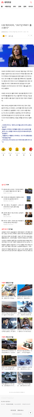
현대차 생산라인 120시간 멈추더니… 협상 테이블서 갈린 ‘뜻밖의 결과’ (24, 297)
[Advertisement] (17, 14)
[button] (30, 412)
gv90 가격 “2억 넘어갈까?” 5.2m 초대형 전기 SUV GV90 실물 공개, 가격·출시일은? (9, 368)
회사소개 (3, 404)
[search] (31, 2)
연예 (19, 6)
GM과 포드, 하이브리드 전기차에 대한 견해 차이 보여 (17, 141)
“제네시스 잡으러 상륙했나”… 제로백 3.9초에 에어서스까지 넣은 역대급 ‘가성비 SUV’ (24, 314)
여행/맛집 (8, 6)
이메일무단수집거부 (26, 404)
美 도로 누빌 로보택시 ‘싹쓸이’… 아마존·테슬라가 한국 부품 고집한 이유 (24, 351)
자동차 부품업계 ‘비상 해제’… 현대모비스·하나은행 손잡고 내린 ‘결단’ (24, 368)
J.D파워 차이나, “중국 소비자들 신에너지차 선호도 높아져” (17, 126)
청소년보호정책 (17, 404)
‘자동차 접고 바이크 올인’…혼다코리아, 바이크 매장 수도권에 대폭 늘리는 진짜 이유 (24, 385)
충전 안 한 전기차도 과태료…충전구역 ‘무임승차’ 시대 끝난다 (9, 297)
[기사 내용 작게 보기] (28, 36)
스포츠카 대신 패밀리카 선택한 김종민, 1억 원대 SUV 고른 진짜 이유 (8, 330)
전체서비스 (20, 410)
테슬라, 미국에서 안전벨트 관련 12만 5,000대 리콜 (16, 129)
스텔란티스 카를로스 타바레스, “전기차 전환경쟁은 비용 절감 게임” (17, 137)
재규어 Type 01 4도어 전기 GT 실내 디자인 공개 (9, 313)
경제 (24, 6)
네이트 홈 (13, 410)
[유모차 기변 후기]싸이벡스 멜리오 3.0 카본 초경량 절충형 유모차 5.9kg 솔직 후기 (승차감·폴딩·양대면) (24, 330)
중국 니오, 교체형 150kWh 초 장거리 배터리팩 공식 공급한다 (17, 132)
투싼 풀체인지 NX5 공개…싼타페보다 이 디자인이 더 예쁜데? (9, 385)
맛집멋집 (5, 224)
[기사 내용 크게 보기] (31, 36)
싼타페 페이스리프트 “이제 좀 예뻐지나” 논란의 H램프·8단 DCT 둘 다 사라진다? (13, 191)
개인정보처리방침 (9, 404)
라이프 (31, 6)
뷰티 (14, 6)
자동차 (4, 193)
